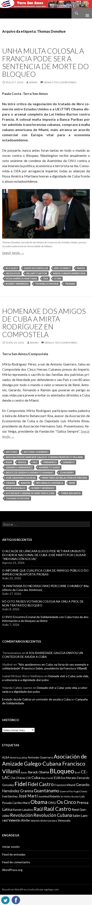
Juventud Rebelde (49, 796)
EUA (57, 778)
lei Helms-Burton (70, 796)
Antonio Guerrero (36, 451)
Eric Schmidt (62, 268)
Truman (70, 283)
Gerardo (69, 462)
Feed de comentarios (16, 862)
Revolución (21, 815)
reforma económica (49, 482)
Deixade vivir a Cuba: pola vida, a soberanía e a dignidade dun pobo (45, 678)
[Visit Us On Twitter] (5, 899)
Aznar (24, 772)
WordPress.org (12, 870)
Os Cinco (66, 802)
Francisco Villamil (64, 785)
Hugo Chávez (80, 791)
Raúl (38, 809)
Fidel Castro (41, 784)
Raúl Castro (57, 809)
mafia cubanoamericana (69, 273)
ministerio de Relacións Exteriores (64, 477)
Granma (26, 791)
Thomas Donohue (47, 283)
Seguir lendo (13, 253)
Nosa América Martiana (21, 278)
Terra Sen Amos (71, 493)
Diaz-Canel (47, 778)
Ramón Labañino (23, 809)
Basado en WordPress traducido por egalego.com (30, 889)
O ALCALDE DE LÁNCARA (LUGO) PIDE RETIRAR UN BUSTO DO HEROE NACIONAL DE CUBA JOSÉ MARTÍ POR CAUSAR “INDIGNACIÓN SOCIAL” (44, 555)
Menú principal (85, 13)
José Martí (28, 796)
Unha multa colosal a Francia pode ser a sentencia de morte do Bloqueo (45, 62)
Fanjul (81, 268)
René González (15, 488)
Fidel (21, 783)
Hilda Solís (13, 273)
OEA (45, 278)
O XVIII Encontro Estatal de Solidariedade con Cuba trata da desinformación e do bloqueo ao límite (45, 619)
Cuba (35, 777)
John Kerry (67, 472)
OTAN (57, 278)
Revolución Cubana (52, 815)
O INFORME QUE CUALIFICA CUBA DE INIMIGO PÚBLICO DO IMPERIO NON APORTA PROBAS (45, 572)
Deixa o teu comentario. (60, 82)
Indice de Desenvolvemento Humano (30, 472)
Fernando (50, 462)
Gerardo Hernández (19, 467)
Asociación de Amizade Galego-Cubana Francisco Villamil (44, 457)
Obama (10, 482)
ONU (52, 802)
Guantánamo (46, 790)
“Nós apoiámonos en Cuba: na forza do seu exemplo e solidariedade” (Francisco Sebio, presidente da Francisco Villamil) (45, 666)
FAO (35, 462)
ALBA (5, 757)
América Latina (18, 757)
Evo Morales (68, 778)
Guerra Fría (66, 791)
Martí (26, 803)
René (72, 482)
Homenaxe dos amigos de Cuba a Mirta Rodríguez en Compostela (44, 323)
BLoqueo (12, 268)
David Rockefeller (36, 268)
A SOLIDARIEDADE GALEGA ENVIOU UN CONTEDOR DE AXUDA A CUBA (42, 654)
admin (33, 82)
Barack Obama (38, 772)
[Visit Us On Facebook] (15, 899)
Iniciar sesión (11, 846)
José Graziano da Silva (21, 477)
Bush (9, 462)
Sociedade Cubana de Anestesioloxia (30, 493)
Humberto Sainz (49, 467)
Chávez (20, 778)
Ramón (25, 482)
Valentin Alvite (19, 820)
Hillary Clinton (36, 273)
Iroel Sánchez (10, 796)
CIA (28, 778)
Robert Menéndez (17, 283)
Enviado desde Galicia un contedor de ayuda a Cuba (36, 699)
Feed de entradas (13, 854)
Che (12, 778)
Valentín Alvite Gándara (43, 820)
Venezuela (64, 820)
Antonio (12, 451)
